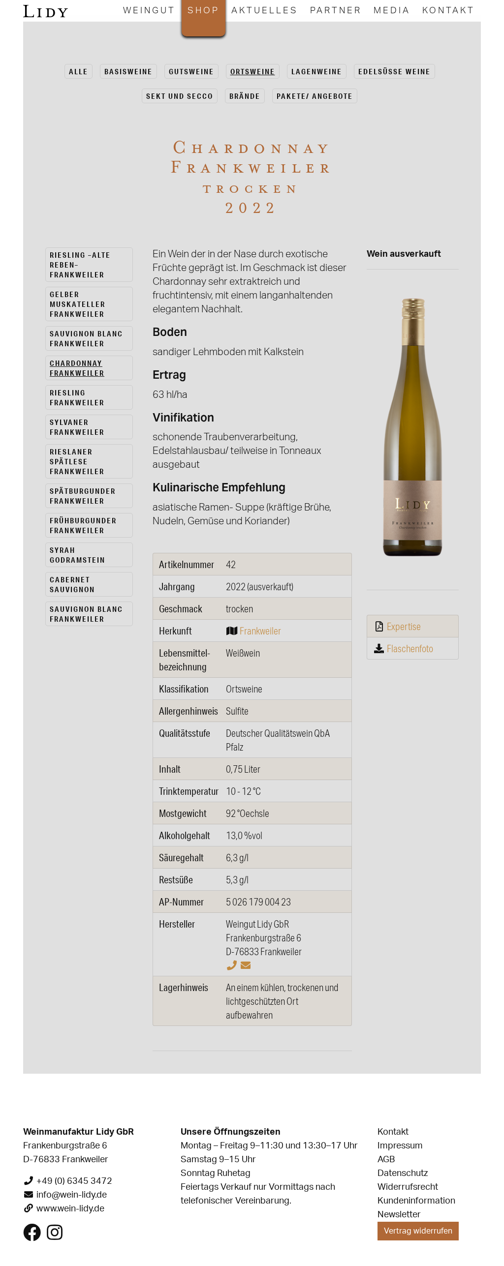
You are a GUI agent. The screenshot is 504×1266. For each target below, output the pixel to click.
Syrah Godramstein (77, 555)
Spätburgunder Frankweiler (83, 496)
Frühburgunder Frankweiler (83, 525)
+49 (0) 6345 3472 (74, 1181)
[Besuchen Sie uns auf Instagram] (55, 1236)
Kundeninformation (416, 1201)
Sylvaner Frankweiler (77, 427)
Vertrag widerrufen (418, 1231)
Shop (204, 10)
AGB (386, 1159)
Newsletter (399, 1214)
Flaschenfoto (410, 648)
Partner (336, 10)
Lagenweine (316, 71)
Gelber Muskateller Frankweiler (77, 304)
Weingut (149, 10)
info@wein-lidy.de (71, 1195)
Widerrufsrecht (408, 1187)
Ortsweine (252, 71)
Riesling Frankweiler (77, 397)
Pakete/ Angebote (315, 96)
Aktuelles (264, 10)
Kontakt (448, 10)
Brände (244, 96)
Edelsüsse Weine (394, 71)
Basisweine (128, 71)
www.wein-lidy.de (70, 1209)
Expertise (404, 626)
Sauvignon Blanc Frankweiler (86, 338)
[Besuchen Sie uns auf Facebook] (32, 1236)
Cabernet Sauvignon (72, 584)
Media (392, 10)
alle (78, 71)
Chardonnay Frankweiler (77, 368)
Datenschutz (403, 1173)
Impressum (400, 1146)
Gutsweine (191, 71)
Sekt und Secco (179, 96)
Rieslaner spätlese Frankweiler (77, 461)
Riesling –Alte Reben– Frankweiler (80, 264)
